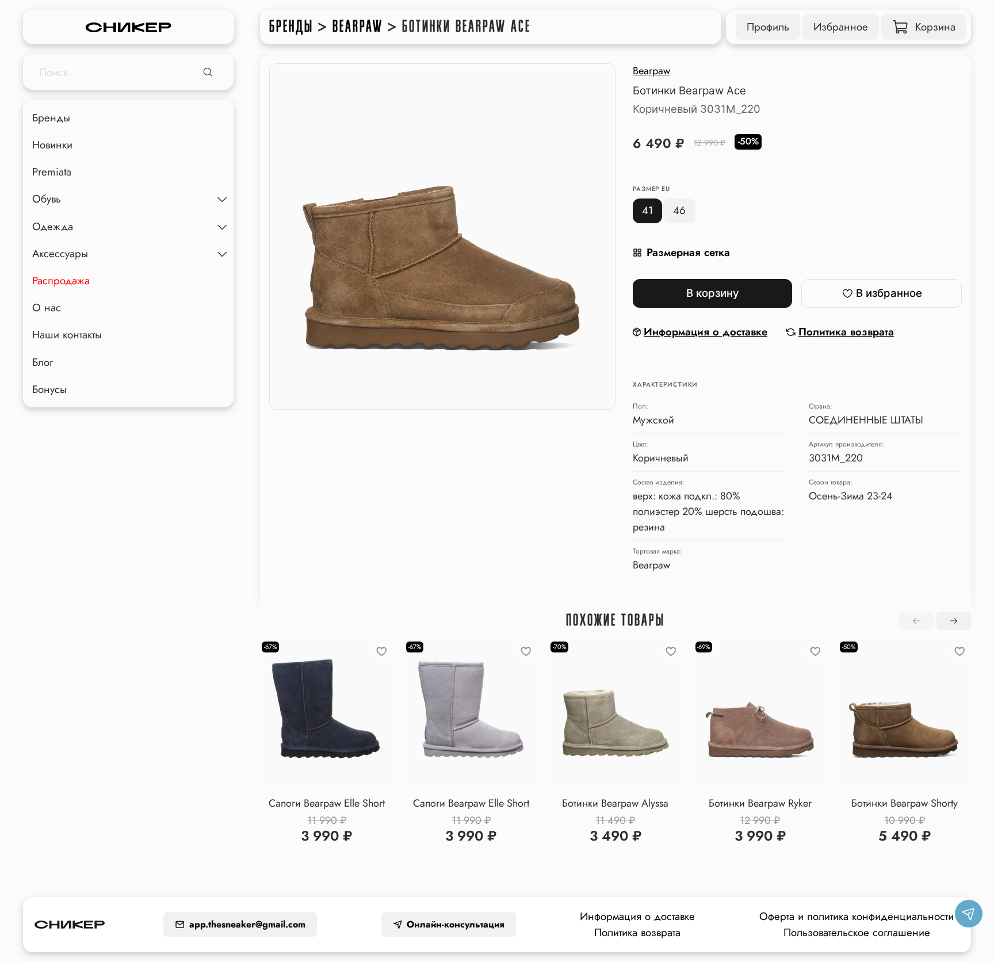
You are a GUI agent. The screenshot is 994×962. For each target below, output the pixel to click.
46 (679, 210)
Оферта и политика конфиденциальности (856, 916)
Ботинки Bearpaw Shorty (904, 803)
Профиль (768, 27)
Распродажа (61, 280)
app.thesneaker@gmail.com (247, 924)
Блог (42, 361)
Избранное (840, 27)
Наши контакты (67, 334)
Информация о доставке (637, 916)
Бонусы (49, 389)
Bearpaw (357, 26)
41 (647, 210)
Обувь (46, 199)
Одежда (52, 226)
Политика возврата (637, 932)
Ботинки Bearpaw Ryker (760, 803)
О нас (46, 307)
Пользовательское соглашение (856, 932)
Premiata (51, 172)
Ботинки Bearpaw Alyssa (615, 803)
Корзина (935, 27)
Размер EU (651, 189)
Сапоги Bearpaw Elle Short (327, 803)
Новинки (52, 144)
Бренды (291, 26)
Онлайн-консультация (455, 924)
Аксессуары (60, 253)
